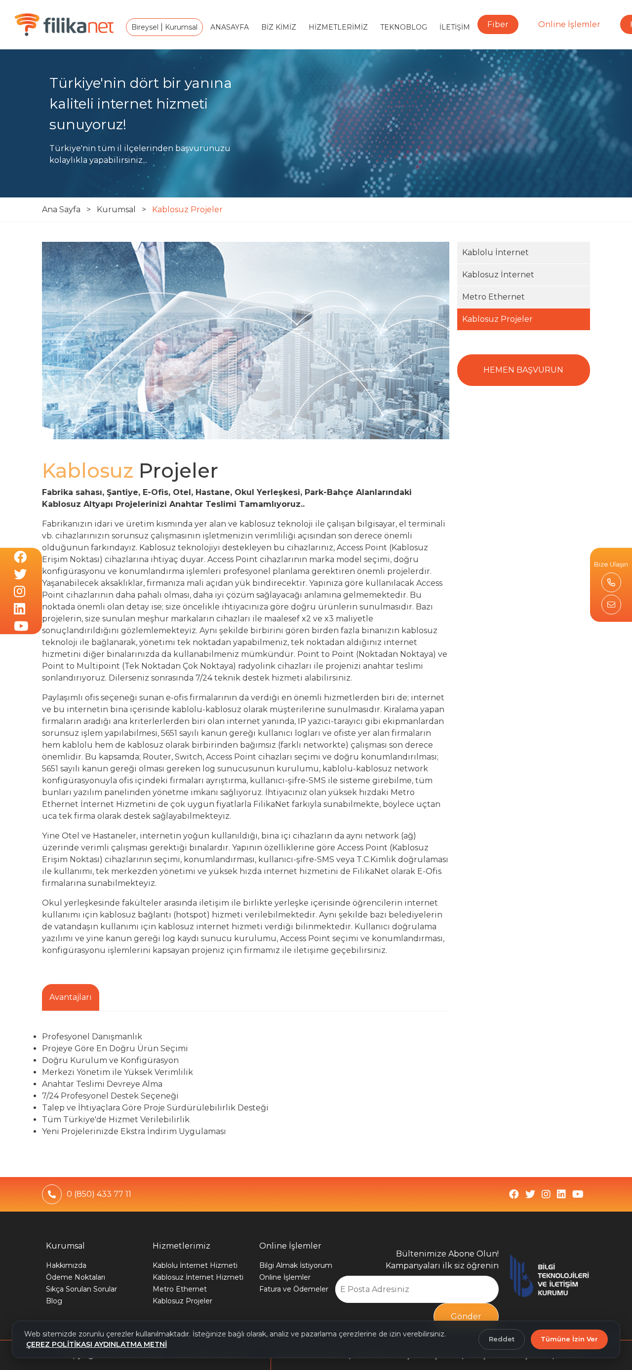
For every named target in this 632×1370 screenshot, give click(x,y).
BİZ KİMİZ (278, 27)
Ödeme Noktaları (75, 1277)
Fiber (498, 24)
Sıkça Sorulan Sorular (81, 1289)
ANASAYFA (229, 27)
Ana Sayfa (61, 209)
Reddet (501, 1339)
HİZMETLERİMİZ (338, 27)
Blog (54, 1300)
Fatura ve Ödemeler (293, 1289)
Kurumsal (180, 27)
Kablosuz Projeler (187, 209)
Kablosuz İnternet (498, 274)
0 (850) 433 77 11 (99, 1194)
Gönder (466, 1316)
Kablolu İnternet (495, 252)
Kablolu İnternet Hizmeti (195, 1265)
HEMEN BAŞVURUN (523, 370)
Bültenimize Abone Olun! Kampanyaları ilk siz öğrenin (442, 1259)
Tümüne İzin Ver (569, 1339)
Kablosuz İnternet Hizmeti (198, 1277)
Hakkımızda (66, 1265)
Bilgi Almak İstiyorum (295, 1265)
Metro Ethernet (493, 297)
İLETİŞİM (454, 27)
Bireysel (145, 27)
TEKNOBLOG (403, 27)
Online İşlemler (569, 24)
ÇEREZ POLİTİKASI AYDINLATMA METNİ (96, 1344)
